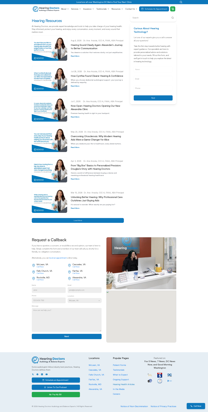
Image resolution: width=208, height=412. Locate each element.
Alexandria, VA (95, 389)
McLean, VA (94, 365)
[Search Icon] (180, 2)
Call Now (40, 267)
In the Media (118, 389)
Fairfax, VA (94, 379)
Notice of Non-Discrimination (134, 406)
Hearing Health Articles (124, 384)
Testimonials (118, 370)
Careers (116, 394)
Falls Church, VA (96, 375)
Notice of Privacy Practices (163, 406)
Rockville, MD (95, 384)
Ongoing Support (121, 379)
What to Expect (120, 375)
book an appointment (58, 258)
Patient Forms (119, 365)
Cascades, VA (95, 370)
